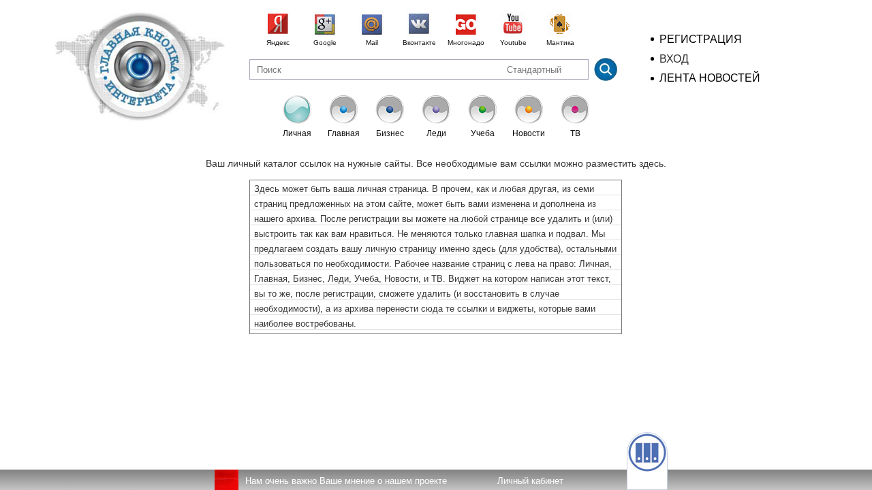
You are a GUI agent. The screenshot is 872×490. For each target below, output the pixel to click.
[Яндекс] (277, 24)
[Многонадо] (465, 24)
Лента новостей (709, 78)
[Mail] (371, 24)
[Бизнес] (389, 118)
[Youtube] (512, 24)
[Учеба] (482, 118)
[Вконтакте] (418, 24)
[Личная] (297, 118)
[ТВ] (575, 118)
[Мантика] (559, 24)
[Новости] (528, 118)
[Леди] (436, 118)
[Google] (324, 24)
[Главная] (343, 118)
